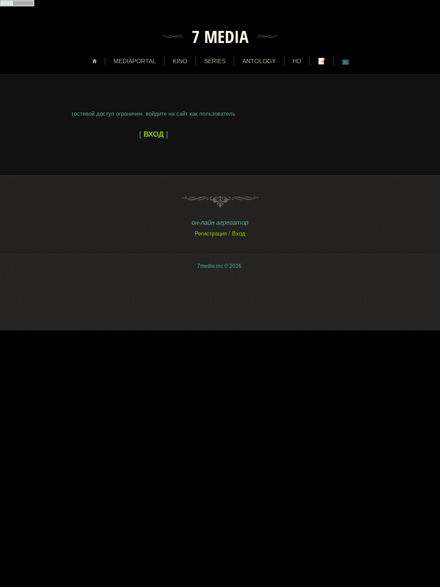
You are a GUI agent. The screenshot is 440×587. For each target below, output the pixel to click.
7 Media (220, 36)
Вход (238, 233)
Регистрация (211, 233)
